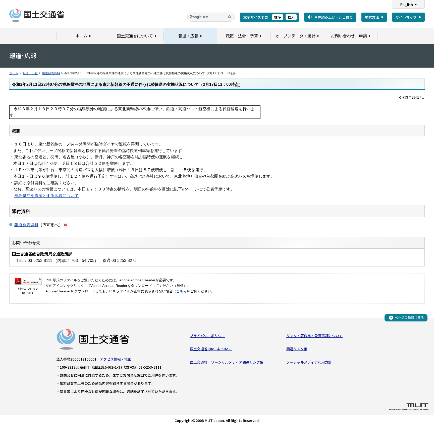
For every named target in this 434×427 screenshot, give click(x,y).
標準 (277, 17)
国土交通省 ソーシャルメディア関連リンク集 (226, 362)
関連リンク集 (296, 348)
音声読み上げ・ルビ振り (333, 17)
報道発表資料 (51, 73)
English (406, 4)
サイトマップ (406, 17)
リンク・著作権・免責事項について (314, 335)
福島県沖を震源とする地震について (46, 195)
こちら (181, 291)
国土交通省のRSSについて (211, 348)
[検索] (230, 17)
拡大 (291, 17)
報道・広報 (30, 73)
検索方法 (372, 17)
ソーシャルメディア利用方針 (309, 362)
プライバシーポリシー (207, 335)
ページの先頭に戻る (409, 317)
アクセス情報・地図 (115, 359)
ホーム (13, 73)
